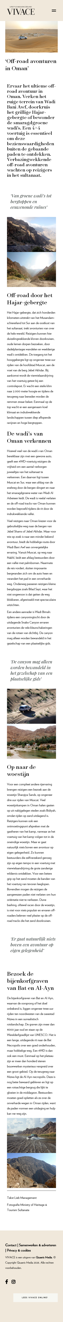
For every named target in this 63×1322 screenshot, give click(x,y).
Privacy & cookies (19, 1250)
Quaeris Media (44, 1257)
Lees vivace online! (35, 1297)
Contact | (12, 1245)
